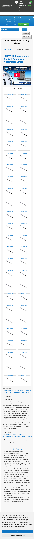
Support (14, 24)
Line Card (29, 18)
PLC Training (25, 33)
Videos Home (7, 49)
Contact (24, 18)
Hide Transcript (17, 449)
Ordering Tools (23, 24)
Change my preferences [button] (17, 535)
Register (21, 3)
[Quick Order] (33, 19)
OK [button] (18, 531)
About (19, 18)
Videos (24, 29)
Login (20, 1)
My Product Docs (26, 36)
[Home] (2, 19)
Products (8, 24)
